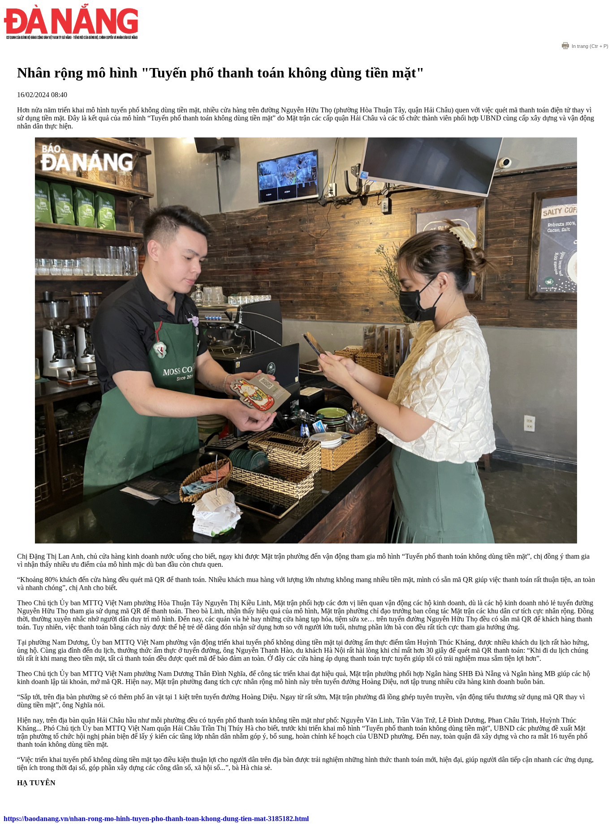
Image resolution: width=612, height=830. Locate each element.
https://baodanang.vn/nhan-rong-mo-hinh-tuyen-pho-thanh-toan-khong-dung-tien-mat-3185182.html (156, 818)
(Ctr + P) (590, 46)
